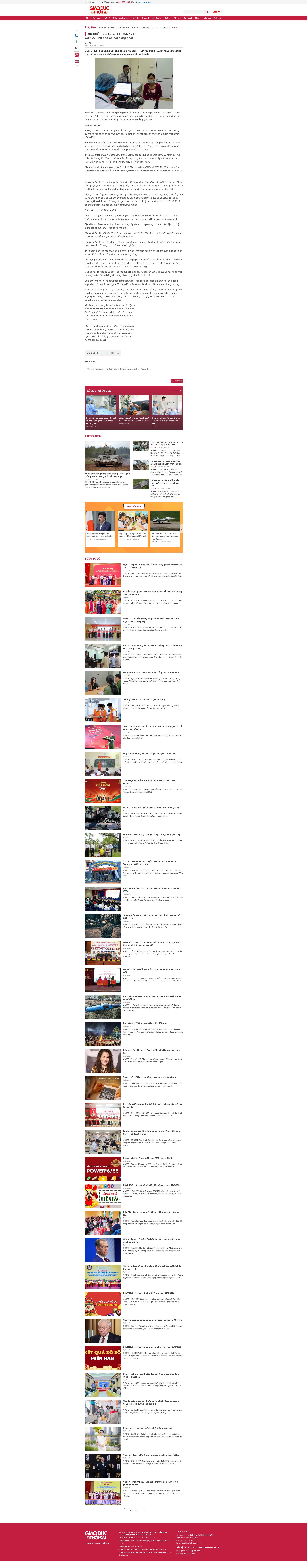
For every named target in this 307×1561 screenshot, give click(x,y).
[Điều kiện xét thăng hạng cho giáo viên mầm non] (134, 521)
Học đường (156, 18)
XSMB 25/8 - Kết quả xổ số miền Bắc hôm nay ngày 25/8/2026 (152, 1185)
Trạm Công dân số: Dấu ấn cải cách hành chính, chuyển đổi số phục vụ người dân (152, 728)
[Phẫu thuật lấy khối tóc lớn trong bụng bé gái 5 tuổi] (136, 405)
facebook (76, 40)
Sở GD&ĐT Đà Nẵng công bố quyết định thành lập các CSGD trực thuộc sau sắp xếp (151, 620)
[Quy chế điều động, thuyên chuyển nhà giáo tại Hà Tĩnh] (103, 764)
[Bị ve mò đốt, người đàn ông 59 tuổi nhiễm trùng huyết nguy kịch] (103, 405)
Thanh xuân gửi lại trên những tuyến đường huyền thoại (149, 1077)
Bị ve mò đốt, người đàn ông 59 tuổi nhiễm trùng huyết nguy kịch (102, 421)
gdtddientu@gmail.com (146, 2)
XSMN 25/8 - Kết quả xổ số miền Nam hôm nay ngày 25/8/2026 (152, 1347)
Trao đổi (145, 18)
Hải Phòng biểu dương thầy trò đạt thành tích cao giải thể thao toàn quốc (153, 1105)
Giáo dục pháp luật (121, 18)
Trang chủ (87, 18)
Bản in (76, 47)
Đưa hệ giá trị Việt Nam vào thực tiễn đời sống (145, 1023)
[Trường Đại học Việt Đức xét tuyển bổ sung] (103, 710)
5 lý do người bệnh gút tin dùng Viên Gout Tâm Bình (167, 419)
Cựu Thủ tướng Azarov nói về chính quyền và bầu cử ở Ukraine (152, 1320)
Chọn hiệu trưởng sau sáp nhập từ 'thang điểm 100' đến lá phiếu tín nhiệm (150, 1483)
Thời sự (106, 18)
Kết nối (136, 18)
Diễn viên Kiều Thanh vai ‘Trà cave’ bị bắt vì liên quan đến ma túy (151, 1051)
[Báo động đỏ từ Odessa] (166, 521)
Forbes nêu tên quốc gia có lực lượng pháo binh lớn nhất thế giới (166, 462)
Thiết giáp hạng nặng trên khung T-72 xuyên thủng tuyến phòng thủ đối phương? (107, 475)
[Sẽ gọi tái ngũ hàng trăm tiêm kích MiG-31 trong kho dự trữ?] (141, 446)
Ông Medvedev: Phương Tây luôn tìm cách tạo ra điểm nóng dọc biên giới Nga (151, 1240)
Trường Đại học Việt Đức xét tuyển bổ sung (144, 699)
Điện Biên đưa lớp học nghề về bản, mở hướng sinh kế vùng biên (151, 1213)
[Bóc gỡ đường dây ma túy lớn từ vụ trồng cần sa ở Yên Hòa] (103, 683)
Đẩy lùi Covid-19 (129, 34)
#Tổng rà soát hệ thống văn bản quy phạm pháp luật (135, 27)
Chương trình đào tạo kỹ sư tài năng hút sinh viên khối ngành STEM (152, 889)
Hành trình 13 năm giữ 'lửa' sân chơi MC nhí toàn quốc (148, 1428)
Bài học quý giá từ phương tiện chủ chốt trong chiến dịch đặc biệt (165, 483)
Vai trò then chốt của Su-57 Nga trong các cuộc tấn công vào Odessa (101, 536)
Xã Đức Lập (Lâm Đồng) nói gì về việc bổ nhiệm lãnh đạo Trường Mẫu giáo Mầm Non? (149, 863)
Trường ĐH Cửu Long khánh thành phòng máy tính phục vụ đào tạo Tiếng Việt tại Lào (153, 1510)
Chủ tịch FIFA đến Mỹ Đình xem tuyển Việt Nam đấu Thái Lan (151, 1455)
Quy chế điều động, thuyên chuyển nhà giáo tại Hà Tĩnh (149, 753)
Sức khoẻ (188, 18)
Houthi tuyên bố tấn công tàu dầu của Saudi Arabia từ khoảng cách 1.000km (152, 997)
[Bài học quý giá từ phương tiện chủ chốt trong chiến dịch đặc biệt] (141, 484)
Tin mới (76, 61)
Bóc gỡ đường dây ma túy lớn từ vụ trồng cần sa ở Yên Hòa (151, 672)
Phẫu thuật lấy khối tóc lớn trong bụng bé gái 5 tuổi (136, 419)
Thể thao (218, 18)
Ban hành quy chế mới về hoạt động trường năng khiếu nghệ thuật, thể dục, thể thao (151, 1132)
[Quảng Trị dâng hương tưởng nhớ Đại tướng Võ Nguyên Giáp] (103, 845)
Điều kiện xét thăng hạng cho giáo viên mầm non (133, 534)
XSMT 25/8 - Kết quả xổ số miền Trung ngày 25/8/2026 (148, 1293)
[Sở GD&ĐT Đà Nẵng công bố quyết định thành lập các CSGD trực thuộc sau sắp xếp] (103, 629)
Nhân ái (168, 18)
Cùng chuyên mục (99, 390)
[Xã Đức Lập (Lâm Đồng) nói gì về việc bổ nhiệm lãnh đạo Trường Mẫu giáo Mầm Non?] (103, 872)
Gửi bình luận (176, 381)
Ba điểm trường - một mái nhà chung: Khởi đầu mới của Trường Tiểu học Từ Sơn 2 (152, 593)
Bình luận (76, 54)
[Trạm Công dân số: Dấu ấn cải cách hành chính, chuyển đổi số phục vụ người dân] (103, 737)
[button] (172, 390)
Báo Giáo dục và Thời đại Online (99, 10)
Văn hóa (207, 18)
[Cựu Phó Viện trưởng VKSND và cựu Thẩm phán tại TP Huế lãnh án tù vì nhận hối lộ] (103, 656)
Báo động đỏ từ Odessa (163, 533)
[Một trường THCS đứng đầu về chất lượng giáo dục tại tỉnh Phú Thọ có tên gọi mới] (103, 575)
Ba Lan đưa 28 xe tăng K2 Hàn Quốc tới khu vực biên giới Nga (151, 807)
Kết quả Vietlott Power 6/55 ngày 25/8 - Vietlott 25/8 (147, 1158)
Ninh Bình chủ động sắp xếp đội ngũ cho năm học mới (148, 1536)
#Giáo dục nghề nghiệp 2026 (106, 27)
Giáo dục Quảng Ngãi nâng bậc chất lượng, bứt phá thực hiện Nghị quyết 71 (152, 1267)
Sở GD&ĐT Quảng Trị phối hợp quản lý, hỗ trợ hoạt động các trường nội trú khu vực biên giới (152, 943)
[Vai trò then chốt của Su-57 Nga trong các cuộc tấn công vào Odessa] (101, 521)
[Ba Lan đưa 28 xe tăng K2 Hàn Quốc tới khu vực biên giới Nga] (103, 818)
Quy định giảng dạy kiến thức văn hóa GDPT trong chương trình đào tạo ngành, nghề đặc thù (151, 1402)
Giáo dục (96, 18)
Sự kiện (91, 27)
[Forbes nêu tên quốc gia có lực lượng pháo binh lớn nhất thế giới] (141, 465)
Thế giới (177, 18)
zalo (76, 34)
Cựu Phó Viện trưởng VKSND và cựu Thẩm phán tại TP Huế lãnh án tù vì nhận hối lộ (152, 647)
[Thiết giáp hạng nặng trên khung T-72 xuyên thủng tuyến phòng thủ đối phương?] (107, 456)
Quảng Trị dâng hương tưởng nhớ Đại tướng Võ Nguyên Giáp (151, 834)
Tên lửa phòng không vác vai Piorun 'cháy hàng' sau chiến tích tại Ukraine (152, 916)
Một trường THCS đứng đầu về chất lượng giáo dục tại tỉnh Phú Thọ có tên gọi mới (153, 566)
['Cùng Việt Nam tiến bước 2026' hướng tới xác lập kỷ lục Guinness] (103, 791)
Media (198, 18)
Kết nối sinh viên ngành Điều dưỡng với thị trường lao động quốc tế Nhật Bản (151, 1375)
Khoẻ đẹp (107, 34)
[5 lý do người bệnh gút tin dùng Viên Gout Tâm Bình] (168, 405)
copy (118, 353)
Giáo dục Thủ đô (217, 11)
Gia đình (116, 34)
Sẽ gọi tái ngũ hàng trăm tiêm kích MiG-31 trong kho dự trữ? (166, 443)
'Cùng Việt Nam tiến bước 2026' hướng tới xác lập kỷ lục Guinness (149, 782)
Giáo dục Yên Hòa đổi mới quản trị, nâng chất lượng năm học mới (151, 970)
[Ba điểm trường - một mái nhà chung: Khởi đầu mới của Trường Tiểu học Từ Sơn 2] (103, 602)
